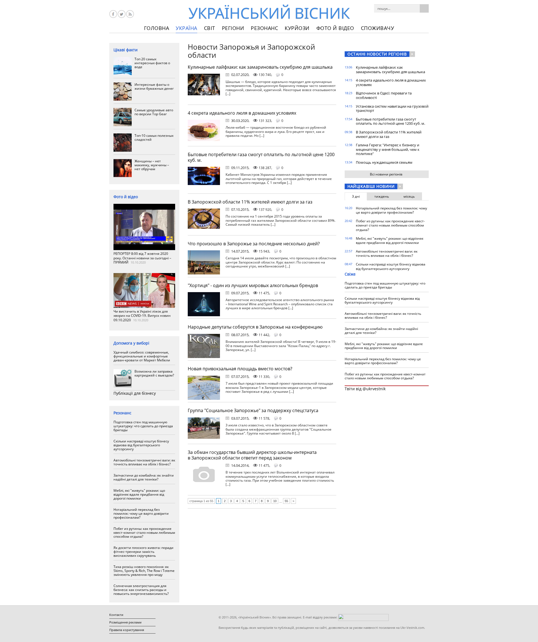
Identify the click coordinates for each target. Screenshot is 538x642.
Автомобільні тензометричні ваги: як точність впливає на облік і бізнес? (144, 462)
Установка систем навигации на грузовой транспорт (392, 108)
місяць (409, 196)
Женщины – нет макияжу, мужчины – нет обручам (151, 165)
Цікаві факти (125, 49)
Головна (156, 28)
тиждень (381, 196)
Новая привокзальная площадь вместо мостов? (240, 369)
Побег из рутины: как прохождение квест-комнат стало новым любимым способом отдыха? (144, 532)
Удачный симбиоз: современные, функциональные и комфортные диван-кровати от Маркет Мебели (141, 356)
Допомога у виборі (131, 343)
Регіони (233, 28)
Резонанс (264, 28)
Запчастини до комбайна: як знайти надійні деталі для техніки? (143, 477)
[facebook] (113, 14)
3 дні (356, 196)
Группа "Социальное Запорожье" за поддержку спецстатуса (253, 410)
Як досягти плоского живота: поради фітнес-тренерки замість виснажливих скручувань (143, 551)
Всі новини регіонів (386, 174)
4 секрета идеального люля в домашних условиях (242, 113)
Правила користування (126, 630)
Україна (186, 28)
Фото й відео (335, 28)
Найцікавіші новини (371, 186)
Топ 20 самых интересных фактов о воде (152, 63)
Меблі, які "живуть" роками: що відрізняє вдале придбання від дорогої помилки (139, 494)
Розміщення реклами (125, 622)
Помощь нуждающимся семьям (384, 162)
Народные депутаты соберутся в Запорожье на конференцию (255, 327)
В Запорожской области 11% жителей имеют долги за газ (250, 202)
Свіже (350, 274)
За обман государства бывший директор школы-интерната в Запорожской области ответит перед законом (252, 455)
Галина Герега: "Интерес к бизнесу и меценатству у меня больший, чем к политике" (387, 149)
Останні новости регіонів (377, 54)
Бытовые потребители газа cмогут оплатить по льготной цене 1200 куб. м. (261, 157)
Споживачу (377, 28)
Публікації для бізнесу (134, 393)
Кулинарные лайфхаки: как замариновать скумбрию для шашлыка (260, 67)
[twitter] (122, 14)
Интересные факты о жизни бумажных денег (154, 86)
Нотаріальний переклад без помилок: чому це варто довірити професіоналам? (141, 513)
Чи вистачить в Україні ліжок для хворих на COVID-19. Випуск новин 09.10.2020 (142, 315)
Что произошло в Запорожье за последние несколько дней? (254, 244)
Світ (209, 28)
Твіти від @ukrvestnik (365, 388)
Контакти (116, 615)
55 (286, 501)
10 (275, 501)
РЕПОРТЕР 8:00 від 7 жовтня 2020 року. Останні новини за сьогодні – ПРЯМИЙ (142, 258)
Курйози (297, 28)
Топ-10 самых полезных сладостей (153, 137)
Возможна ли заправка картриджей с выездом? (154, 373)
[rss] (130, 14)
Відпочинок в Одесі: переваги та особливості (384, 95)
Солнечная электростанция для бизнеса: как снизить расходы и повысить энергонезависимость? (141, 589)
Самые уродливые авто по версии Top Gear (153, 112)
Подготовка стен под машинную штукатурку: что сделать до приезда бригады (143, 426)
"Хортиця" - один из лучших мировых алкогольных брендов (253, 285)
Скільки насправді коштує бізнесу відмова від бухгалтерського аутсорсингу (141, 445)
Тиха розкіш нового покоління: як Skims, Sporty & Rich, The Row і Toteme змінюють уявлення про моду (144, 570)
